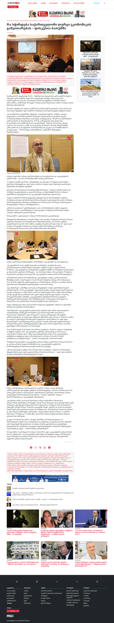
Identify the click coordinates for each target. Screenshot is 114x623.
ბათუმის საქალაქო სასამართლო (51, 593)
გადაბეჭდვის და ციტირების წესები (18, 620)
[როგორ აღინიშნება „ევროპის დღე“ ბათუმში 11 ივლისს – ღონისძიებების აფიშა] (9, 499)
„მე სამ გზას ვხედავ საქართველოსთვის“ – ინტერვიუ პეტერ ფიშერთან (34, 505)
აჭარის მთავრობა (46, 591)
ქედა (25, 601)
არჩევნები (44, 596)
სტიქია (43, 601)
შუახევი (26, 598)
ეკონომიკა (87, 598)
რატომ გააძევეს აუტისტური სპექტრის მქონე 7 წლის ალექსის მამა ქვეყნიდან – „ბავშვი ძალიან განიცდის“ (57, 533)
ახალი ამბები (32, 3)
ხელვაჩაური (28, 596)
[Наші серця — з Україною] (14, 3)
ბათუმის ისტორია (72, 602)
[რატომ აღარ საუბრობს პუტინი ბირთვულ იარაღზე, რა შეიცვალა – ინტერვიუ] (57, 550)
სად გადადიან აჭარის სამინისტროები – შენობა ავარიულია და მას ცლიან (23, 563)
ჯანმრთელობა (11, 601)
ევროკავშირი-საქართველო (28, 20)
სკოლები (86, 601)
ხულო (26, 593)
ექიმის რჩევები (46, 603)
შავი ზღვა (47, 20)
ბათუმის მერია (45, 598)
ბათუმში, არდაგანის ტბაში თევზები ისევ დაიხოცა (28, 488)
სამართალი (65, 3)
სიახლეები (15, 20)
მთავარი (9, 20)
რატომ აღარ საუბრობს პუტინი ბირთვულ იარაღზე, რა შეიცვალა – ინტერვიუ (55, 564)
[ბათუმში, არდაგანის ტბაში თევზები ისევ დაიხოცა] (9, 488)
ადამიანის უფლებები (90, 591)
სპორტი (86, 596)
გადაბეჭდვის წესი (68, 442)
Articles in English (78, 3)
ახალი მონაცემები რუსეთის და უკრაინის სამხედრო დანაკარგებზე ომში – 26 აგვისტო (21, 532)
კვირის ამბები (11, 593)
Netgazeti (97, 3)
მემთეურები (70, 605)
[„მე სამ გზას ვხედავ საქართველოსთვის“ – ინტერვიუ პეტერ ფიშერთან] (9, 505)
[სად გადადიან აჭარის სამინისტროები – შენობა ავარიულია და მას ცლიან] (23, 550)
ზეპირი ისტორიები (72, 591)
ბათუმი (43, 3)
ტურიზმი (86, 605)
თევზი (40, 20)
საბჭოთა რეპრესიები (73, 600)
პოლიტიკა (87, 593)
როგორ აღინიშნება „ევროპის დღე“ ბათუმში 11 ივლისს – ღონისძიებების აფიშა (37, 499)
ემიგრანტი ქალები (72, 593)
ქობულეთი (27, 603)
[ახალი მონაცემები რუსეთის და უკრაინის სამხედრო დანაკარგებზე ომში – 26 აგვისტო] (23, 518)
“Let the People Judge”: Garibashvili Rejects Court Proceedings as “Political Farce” (90, 532)
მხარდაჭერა (13, 7)
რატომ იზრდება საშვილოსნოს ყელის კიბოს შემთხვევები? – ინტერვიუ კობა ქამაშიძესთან (91, 564)
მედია (85, 603)
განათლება (54, 3)
